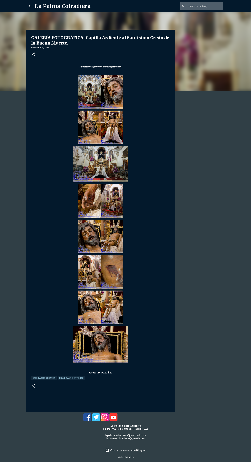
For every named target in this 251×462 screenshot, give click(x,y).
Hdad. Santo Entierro (71, 378)
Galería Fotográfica (44, 378)
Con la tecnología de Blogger (127, 450)
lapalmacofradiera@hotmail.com (125, 435)
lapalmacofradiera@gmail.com (125, 438)
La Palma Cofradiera (63, 6)
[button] (33, 54)
